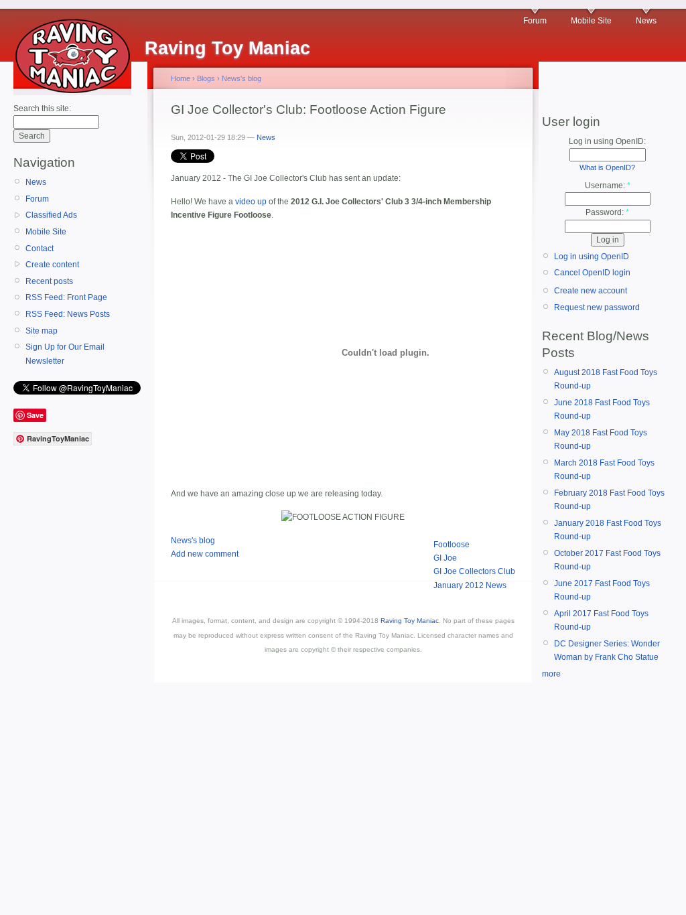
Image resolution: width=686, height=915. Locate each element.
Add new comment (204, 554)
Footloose (451, 544)
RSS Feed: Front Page (66, 297)
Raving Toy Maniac (410, 620)
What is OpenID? (607, 167)
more (551, 674)
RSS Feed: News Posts (67, 314)
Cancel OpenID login (592, 272)
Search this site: (42, 108)
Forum (535, 20)
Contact (39, 248)
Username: (607, 185)
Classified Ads (51, 215)
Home (180, 78)
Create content (52, 264)
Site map (41, 331)
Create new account (590, 290)
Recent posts (49, 281)
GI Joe (445, 558)
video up (251, 201)
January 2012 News (469, 585)
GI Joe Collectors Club (474, 571)
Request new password (597, 307)
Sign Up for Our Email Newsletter (65, 353)
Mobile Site (591, 20)
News (646, 20)
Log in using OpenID (591, 256)
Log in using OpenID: (607, 141)
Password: (607, 212)
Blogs (206, 78)
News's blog (241, 78)
